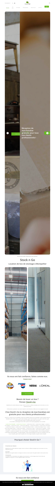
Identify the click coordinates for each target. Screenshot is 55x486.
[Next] (47, 133)
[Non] (53, 483)
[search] (49, 3)
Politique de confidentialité (29, 484)
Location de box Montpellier (10, 424)
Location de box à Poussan (21, 424)
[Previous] (8, 133)
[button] (15, 133)
